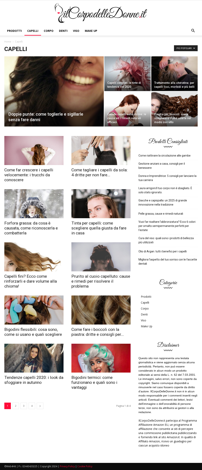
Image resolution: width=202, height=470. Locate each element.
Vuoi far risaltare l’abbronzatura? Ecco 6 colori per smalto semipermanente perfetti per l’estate (166, 226)
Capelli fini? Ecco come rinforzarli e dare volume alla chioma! (30, 281)
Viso (76, 31)
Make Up (91, 31)
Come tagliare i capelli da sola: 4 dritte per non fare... (99, 172)
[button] (193, 31)
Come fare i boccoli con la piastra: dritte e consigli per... (97, 332)
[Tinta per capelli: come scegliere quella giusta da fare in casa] (101, 203)
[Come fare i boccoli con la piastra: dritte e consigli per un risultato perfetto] (101, 310)
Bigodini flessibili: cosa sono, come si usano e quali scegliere (33, 332)
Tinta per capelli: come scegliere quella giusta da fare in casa (98, 228)
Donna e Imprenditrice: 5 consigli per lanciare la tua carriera (167, 178)
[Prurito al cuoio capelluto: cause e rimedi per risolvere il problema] (101, 256)
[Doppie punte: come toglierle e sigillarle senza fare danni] (54, 99)
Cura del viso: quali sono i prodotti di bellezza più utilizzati (166, 240)
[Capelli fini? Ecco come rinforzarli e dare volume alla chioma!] (34, 256)
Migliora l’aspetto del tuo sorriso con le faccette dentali (167, 261)
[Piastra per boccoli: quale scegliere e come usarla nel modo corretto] (174, 109)
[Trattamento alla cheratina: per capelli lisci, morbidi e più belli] (174, 73)
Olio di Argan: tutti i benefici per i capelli (162, 251)
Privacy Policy (67, 466)
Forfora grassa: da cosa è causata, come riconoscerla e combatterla (31, 228)
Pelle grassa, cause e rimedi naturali (160, 213)
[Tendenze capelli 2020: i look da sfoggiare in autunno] (34, 358)
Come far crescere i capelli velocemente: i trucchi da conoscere (28, 175)
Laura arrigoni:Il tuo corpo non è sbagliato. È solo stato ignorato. (165, 190)
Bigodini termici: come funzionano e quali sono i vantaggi (94, 382)
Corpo (48, 31)
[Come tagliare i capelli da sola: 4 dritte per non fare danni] (101, 150)
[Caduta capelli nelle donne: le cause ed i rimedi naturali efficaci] (127, 109)
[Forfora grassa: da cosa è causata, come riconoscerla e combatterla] (34, 203)
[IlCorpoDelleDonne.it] (101, 13)
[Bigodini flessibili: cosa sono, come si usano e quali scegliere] (34, 310)
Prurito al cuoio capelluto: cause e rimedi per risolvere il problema (100, 281)
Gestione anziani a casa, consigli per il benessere (161, 165)
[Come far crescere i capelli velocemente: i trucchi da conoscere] (34, 150)
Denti (63, 31)
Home (7, 41)
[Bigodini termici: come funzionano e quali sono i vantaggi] (101, 358)
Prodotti (14, 31)
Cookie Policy (84, 466)
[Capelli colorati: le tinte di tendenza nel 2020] (127, 73)
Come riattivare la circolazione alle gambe (164, 155)
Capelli (32, 31)
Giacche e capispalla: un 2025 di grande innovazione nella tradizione (162, 202)
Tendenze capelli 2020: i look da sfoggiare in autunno (33, 380)
